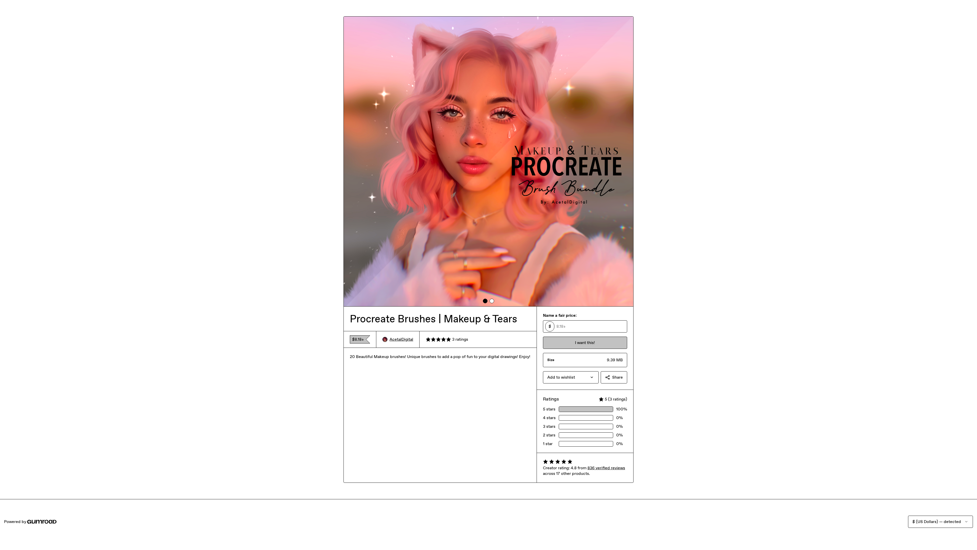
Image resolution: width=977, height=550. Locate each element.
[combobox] (571, 377)
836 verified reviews (606, 467)
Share (617, 377)
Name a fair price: (560, 315)
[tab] (485, 301)
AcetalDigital (401, 339)
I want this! (585, 342)
